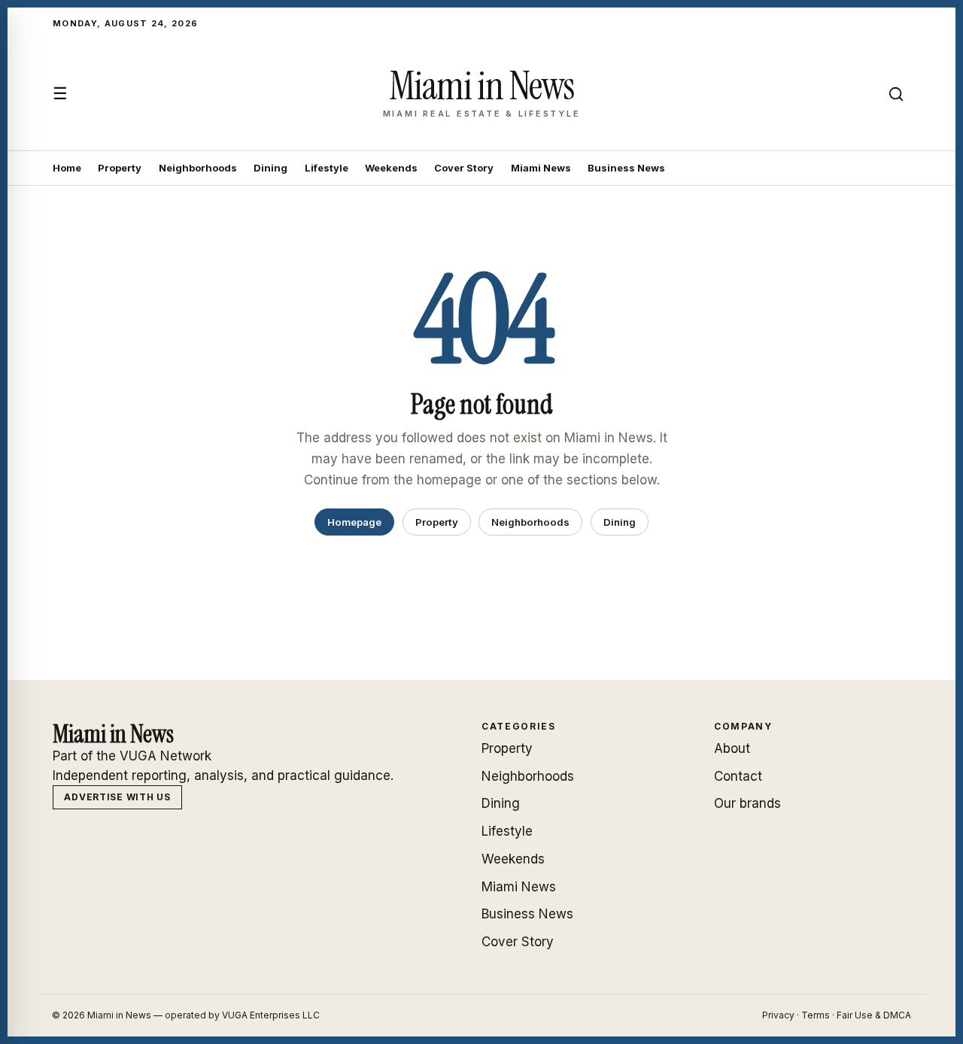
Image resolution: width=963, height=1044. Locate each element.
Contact (738, 776)
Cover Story (464, 168)
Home (67, 168)
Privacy (778, 1015)
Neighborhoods (198, 168)
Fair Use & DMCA (874, 1015)
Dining (270, 168)
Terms (815, 1015)
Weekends (391, 168)
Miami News (541, 168)
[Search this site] (896, 94)
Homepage (354, 522)
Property (119, 168)
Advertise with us (117, 797)
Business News (626, 168)
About (732, 748)
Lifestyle (326, 168)
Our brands (747, 803)
